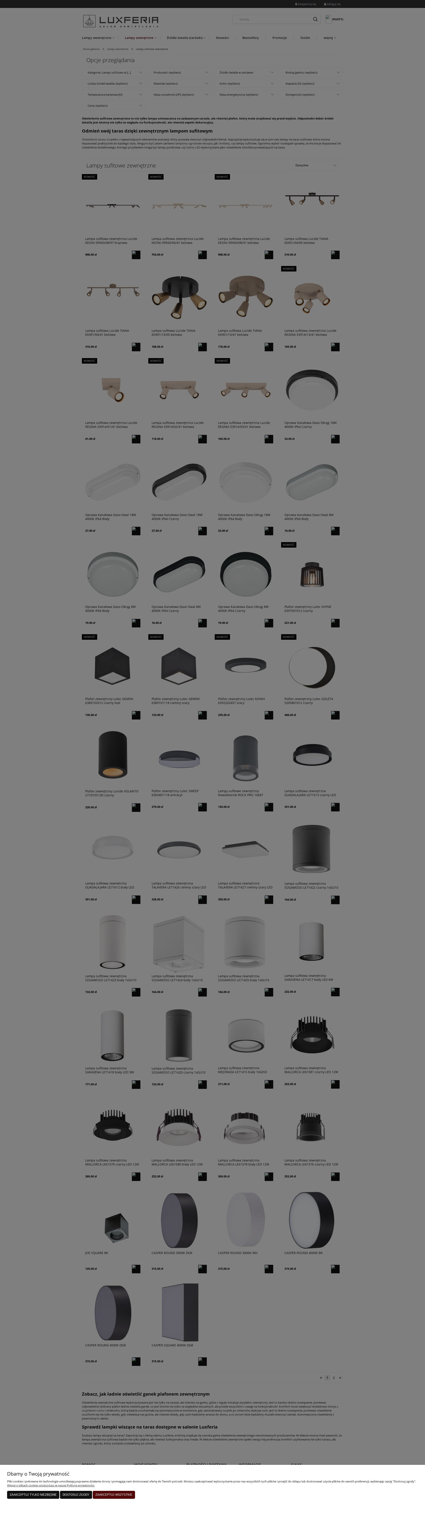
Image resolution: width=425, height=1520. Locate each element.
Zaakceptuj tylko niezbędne (33, 1494)
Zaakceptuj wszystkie (113, 1494)
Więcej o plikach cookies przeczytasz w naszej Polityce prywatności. (51, 1485)
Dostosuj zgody (76, 1494)
